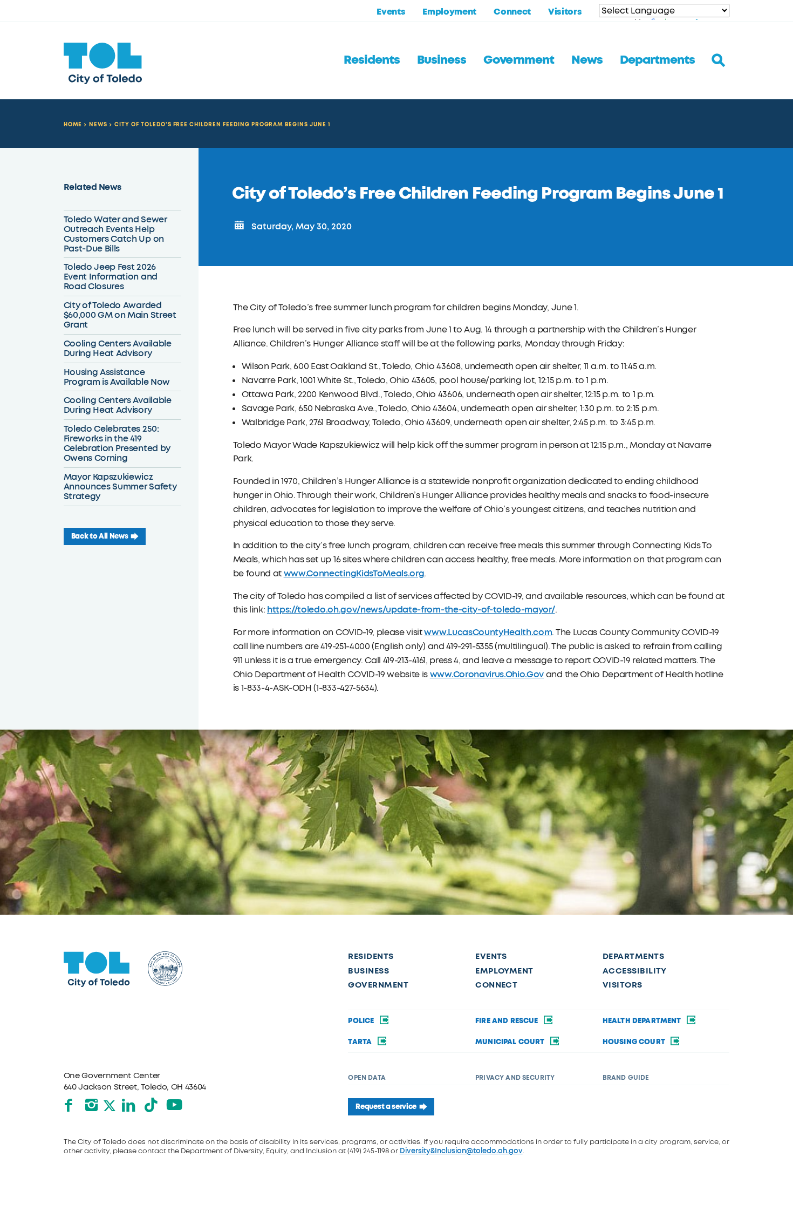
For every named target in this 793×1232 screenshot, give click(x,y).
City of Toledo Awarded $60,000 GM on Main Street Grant (120, 315)
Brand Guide (626, 1077)
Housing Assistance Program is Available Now (117, 376)
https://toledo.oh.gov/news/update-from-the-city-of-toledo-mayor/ (411, 609)
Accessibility (635, 970)
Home (73, 124)
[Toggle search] (718, 60)
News (587, 60)
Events (391, 12)
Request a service (386, 1106)
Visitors (565, 12)
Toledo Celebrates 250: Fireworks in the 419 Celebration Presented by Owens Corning (117, 443)
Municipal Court (510, 1041)
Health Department (643, 1020)
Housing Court (635, 1041)
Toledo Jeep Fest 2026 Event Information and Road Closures (111, 276)
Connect (512, 12)
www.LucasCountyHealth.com (488, 632)
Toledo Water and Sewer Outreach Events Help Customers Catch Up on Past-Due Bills (115, 234)
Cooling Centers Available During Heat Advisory (118, 348)
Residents (372, 60)
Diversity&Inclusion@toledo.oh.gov (461, 1150)
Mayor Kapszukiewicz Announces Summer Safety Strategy (120, 486)
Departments (657, 60)
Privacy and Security (515, 1077)
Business (441, 60)
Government (518, 60)
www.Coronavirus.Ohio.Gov (487, 674)
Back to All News (99, 536)
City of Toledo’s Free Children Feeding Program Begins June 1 (222, 124)
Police (361, 1020)
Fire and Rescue (507, 1020)
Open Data (366, 1077)
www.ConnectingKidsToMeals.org (354, 573)
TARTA (360, 1041)
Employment (449, 12)
